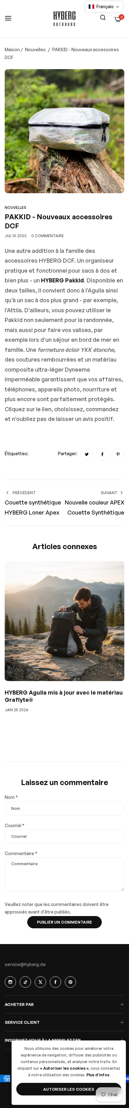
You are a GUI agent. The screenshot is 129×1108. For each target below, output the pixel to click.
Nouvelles (35, 49)
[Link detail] (10, 982)
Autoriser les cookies (68, 1089)
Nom (11, 797)
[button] (104, 6)
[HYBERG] (64, 19)
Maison (12, 49)
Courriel (14, 825)
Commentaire (21, 853)
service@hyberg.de (25, 964)
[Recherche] (102, 17)
